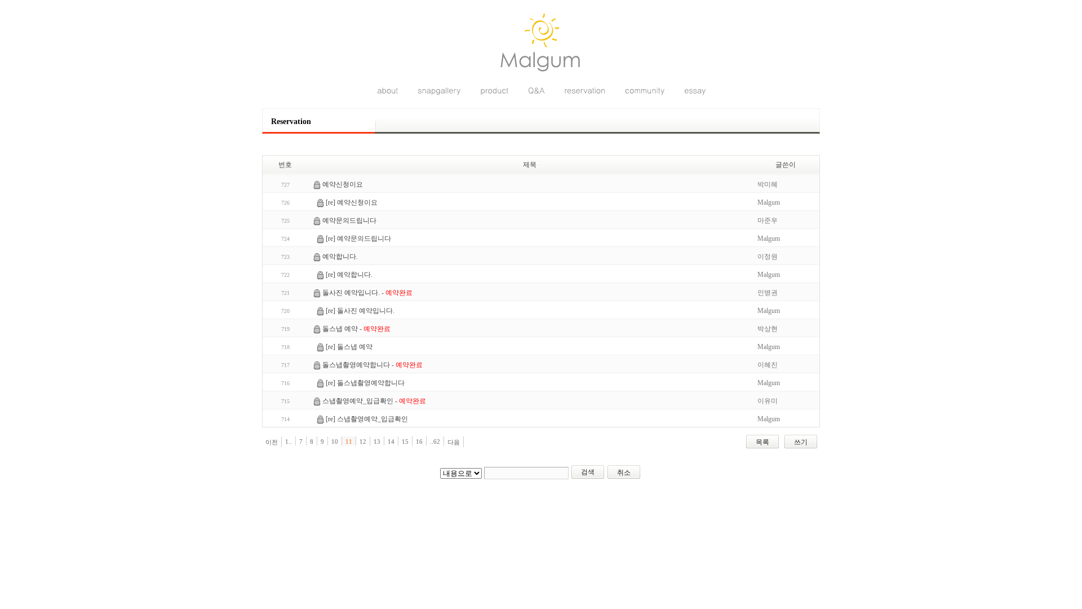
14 (391, 441)
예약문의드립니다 (349, 220)
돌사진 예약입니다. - (367, 293)
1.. (288, 441)
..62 (435, 441)
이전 (271, 442)
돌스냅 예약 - (356, 329)
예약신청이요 (342, 184)
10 (334, 441)
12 (363, 441)
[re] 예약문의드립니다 (358, 238)
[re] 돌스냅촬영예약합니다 (365, 383)
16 (419, 441)
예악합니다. (340, 257)
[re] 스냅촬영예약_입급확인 (367, 419)
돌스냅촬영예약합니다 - (372, 365)
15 (405, 441)
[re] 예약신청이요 (352, 202)
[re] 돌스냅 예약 (349, 347)
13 (377, 441)
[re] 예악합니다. (349, 275)
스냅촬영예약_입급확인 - (374, 401)
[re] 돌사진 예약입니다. (360, 311)
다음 (453, 442)
